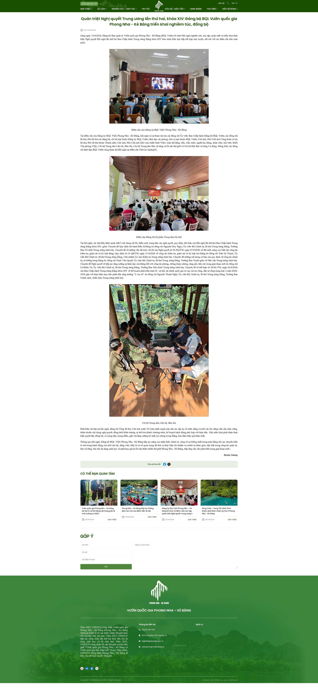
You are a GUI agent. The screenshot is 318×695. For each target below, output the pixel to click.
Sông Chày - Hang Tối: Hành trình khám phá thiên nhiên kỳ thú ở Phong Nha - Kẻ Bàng (178, 511)
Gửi (106, 566)
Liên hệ (221, 3)
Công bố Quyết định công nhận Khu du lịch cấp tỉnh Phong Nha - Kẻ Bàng (219, 509)
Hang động (196, 9)
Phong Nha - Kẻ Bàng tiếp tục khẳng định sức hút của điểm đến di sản (98, 509)
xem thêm (112, 517)
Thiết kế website (97, 680)
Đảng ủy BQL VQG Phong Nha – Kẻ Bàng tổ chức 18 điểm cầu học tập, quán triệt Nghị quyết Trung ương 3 (137, 511)
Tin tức (146, 9)
